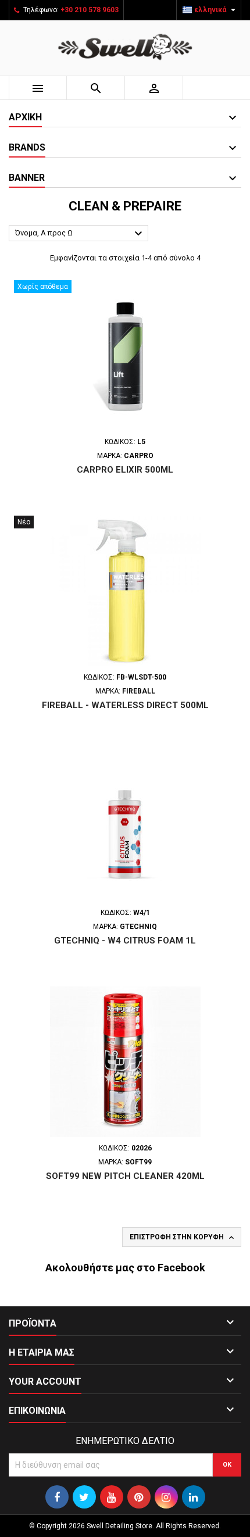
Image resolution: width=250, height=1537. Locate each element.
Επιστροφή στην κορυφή (183, 1237)
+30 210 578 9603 (89, 10)
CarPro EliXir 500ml (125, 469)
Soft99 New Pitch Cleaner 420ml (125, 1176)
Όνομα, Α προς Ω (80, 234)
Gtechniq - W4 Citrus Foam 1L (125, 940)
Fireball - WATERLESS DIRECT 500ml (125, 705)
